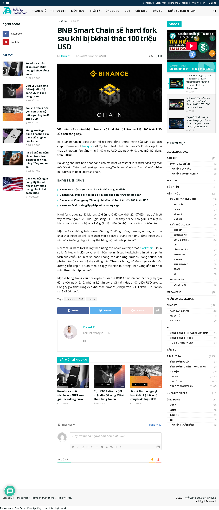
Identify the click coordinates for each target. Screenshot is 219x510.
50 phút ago (33, 145)
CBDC (173, 405)
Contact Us (148, 2)
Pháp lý (95, 10)
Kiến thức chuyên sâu (183, 199)
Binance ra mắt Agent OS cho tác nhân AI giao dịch (92, 189)
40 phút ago (33, 100)
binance (70, 299)
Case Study (180, 284)
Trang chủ (39, 10)
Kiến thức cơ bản (180, 224)
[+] (121, 447)
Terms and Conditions (179, 2)
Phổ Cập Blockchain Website (200, 497)
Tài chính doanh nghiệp (184, 173)
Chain (177, 209)
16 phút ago (33, 78)
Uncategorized (177, 393)
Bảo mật (178, 204)
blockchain (146, 248)
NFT (172, 419)
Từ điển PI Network (181, 342)
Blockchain (180, 234)
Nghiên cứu (177, 279)
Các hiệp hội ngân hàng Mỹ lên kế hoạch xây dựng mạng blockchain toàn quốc (37, 185)
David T (65, 55)
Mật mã (178, 219)
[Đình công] (87, 447)
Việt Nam (175, 320)
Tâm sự (172, 349)
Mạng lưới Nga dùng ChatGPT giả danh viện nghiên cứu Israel (37, 136)
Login (213, 2)
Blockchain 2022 (177, 151)
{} (116, 447)
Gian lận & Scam (179, 310)
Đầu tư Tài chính (180, 163)
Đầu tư (158, 10)
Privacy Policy (198, 2)
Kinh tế (174, 414)
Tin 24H (174, 376)
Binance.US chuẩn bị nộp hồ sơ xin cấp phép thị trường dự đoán (100, 194)
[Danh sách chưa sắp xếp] (97, 447)
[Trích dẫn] (101, 447)
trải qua (87, 146)
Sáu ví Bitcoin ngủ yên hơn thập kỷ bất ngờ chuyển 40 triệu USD (144, 395)
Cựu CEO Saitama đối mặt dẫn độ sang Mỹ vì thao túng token (109, 395)
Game (173, 410)
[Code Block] (106, 447)
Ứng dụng (112, 10)
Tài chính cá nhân (180, 168)
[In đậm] (73, 447)
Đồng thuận (181, 249)
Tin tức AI (176, 381)
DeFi (127, 10)
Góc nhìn (141, 10)
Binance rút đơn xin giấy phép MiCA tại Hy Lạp (89, 205)
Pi (168, 327)
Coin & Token (181, 239)
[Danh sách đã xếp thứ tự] (92, 447)
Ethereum (179, 254)
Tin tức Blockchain (181, 386)
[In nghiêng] (77, 447)
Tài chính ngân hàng (182, 424)
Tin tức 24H (58, 10)
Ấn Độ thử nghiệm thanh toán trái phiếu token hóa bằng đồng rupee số (37, 160)
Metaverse (174, 292)
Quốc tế (175, 315)
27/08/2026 (64, 403)
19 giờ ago (33, 197)
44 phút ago (33, 122)
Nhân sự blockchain (182, 10)
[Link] (111, 447)
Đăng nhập (155, 424)
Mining (178, 259)
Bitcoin (178, 230)
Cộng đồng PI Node (181, 338)
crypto (91, 299)
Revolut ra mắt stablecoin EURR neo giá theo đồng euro (70, 395)
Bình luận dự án (179, 361)
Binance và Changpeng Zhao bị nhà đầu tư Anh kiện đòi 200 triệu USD (104, 200)
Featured (173, 180)
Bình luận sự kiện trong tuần (188, 366)
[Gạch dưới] (82, 447)
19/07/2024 (81, 55)
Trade (177, 269)
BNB (81, 299)
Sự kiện (174, 371)
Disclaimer (161, 2)
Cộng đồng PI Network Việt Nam (189, 333)
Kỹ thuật (179, 214)
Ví (175, 274)
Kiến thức (77, 10)
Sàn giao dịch (181, 264)
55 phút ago (33, 171)
